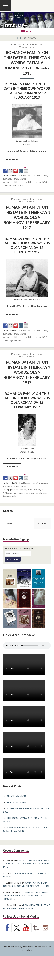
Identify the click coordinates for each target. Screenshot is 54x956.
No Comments (28, 47)
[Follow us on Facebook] (7, 927)
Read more (13, 160)
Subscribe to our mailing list (19, 548)
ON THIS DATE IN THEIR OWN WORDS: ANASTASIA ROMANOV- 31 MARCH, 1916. (26, 863)
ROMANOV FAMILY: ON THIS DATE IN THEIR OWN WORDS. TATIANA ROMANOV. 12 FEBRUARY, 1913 (27, 62)
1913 (5, 185)
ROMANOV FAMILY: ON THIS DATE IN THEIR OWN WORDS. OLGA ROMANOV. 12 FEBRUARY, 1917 (27, 372)
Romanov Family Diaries (14, 178)
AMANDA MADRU (16, 796)
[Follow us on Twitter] (16, 927)
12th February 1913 (37, 182)
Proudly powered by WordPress (18, 946)
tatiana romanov (17, 185)
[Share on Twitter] (10, 171)
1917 (5, 340)
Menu (29, 31)
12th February (20, 182)
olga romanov (15, 340)
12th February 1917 (37, 337)
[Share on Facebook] (5, 171)
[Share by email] (26, 168)
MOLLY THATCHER (16, 802)
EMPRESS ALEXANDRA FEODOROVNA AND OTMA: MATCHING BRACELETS (25, 895)
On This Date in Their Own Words (31, 175)
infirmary (13, 492)
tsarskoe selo (9, 496)
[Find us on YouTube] (26, 927)
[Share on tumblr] (21, 171)
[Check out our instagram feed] (45, 927)
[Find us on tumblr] (35, 927)
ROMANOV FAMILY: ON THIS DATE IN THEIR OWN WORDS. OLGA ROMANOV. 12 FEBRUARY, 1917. (27, 217)
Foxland (28, 950)
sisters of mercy (39, 492)
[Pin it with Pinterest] (15, 171)
